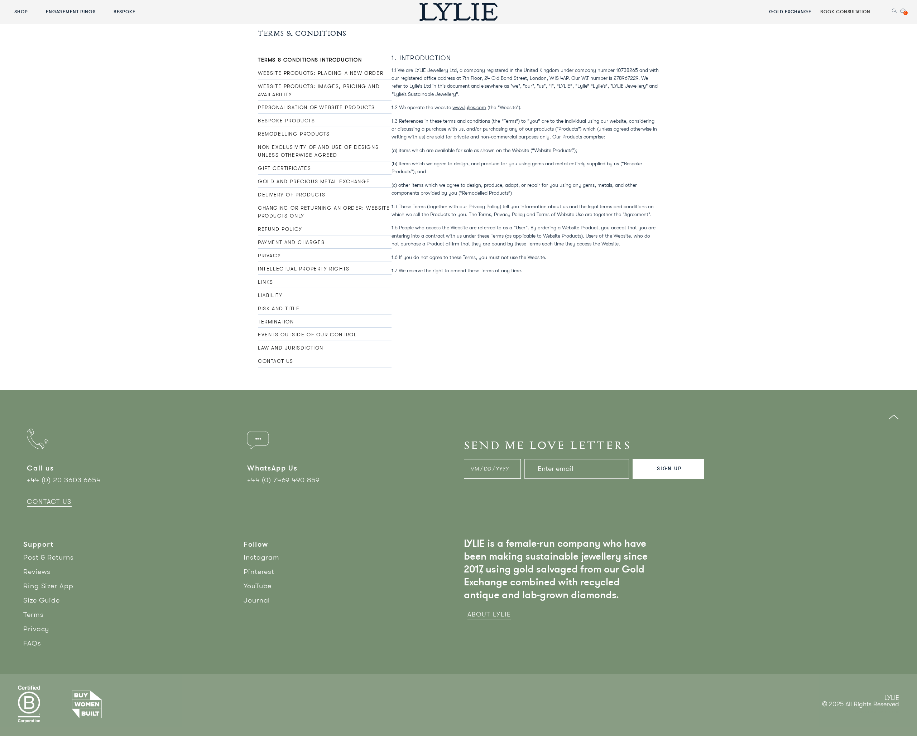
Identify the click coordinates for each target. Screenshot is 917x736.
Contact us (275, 361)
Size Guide (41, 600)
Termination (276, 322)
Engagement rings (71, 11)
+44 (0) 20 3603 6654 (64, 480)
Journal (257, 600)
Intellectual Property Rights (304, 269)
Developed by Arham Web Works (877, 711)
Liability (270, 295)
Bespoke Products (286, 120)
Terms (33, 614)
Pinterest (259, 571)
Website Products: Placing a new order (320, 73)
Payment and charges (291, 242)
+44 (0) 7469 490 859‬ (283, 480)
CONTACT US (49, 501)
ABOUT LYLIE (489, 614)
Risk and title (278, 308)
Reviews (37, 571)
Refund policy (280, 229)
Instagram (261, 557)
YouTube (258, 586)
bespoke (125, 11)
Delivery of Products (292, 195)
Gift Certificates (284, 168)
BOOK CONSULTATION (845, 11)
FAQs (32, 643)
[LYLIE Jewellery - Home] (458, 11)
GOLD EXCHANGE (790, 11)
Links (265, 282)
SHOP (21, 11)
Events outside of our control (307, 334)
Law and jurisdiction (290, 348)
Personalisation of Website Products (316, 107)
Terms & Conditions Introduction (310, 60)
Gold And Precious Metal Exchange (314, 181)
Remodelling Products (294, 134)
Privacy (269, 255)
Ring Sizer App (48, 586)
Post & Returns (48, 557)
